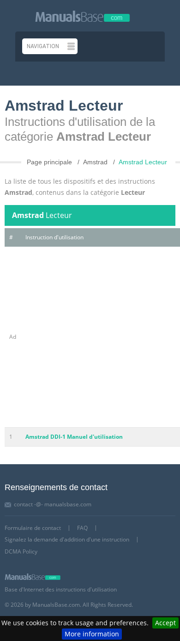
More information (92, 633)
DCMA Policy (21, 551)
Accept (165, 622)
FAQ (82, 528)
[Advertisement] (90, 337)
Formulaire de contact (33, 528)
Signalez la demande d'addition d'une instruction (67, 539)
